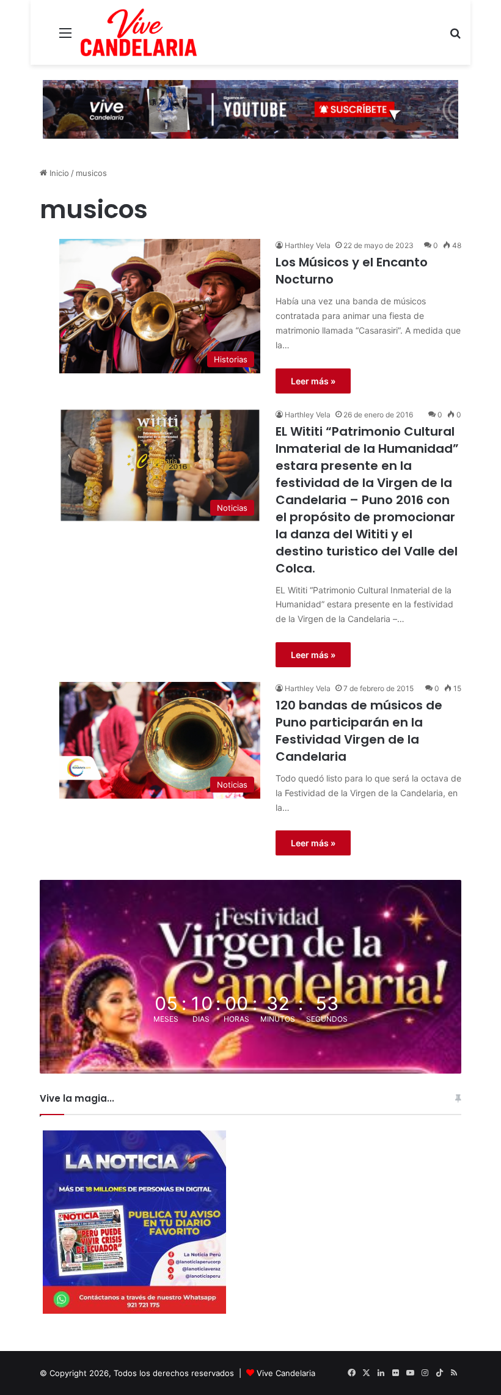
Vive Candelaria (286, 1373)
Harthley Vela (308, 245)
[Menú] (65, 37)
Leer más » (313, 381)
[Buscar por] (455, 37)
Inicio (58, 173)
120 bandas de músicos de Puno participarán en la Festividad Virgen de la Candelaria (359, 731)
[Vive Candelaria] (139, 32)
